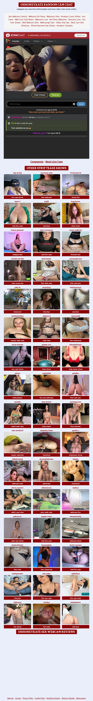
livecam (17, 598)
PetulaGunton (75, 402)
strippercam (17, 254)
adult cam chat (17, 512)
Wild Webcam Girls (30, 22)
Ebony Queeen (17, 487)
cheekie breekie (17, 258)
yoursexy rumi (46, 173)
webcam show (75, 541)
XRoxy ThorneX (17, 344)
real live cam (17, 226)
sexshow (46, 455)
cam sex (75, 626)
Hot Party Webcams (58, 19)
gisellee (75, 373)
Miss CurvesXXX (46, 230)
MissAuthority (75, 516)
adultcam (46, 483)
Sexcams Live (74, 19)
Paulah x (75, 430)
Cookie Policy (40, 698)
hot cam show (17, 197)
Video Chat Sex (63, 22)
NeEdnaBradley (17, 316)
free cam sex (75, 283)
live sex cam (46, 598)
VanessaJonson (75, 258)
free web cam (46, 283)
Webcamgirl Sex (47, 22)
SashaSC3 (46, 316)
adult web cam (17, 426)
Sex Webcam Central (18, 16)
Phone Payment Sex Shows (43, 25)
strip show (46, 369)
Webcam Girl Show (37, 16)
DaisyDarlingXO (75, 344)
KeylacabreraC (17, 545)
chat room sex (17, 283)
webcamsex (17, 397)
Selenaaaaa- (46, 258)
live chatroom (75, 340)
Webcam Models (68, 698)
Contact (18, 698)
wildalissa (75, 573)
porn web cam (46, 512)
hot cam (46, 626)
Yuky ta (17, 287)
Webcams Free (53, 16)
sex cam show (17, 369)
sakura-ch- (17, 516)
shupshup (46, 287)
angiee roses (46, 516)
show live (76, 197)
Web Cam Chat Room (24, 19)
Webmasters (81, 698)
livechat (46, 312)
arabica (76, 487)
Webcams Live (41, 19)
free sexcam (76, 426)
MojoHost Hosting (53, 698)
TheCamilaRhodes (46, 459)
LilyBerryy (17, 602)
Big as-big (17, 173)
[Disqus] (46, 665)
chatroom (17, 312)
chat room (75, 226)
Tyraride (17, 402)
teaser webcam (17, 455)
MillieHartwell (17, 459)
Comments (36, 161)
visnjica (46, 602)
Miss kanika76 (17, 430)
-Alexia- (17, 373)
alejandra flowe (46, 430)
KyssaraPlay (46, 545)
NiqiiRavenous (75, 287)
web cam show (17, 541)
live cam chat (75, 598)
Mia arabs (46, 573)
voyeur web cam (17, 340)
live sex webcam (46, 397)
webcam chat (17, 483)
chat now (46, 340)
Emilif (46, 201)
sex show (17, 626)
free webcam (46, 197)
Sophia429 (46, 373)
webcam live (75, 512)
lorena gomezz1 (17, 230)
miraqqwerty (75, 602)
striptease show (75, 455)
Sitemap (10, 698)
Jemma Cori (46, 344)
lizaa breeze (46, 402)
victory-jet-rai (75, 173)
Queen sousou (76, 545)
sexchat (46, 226)
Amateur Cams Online (70, 16)
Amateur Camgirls (65, 25)
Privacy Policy (28, 698)
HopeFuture (75, 201)
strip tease (46, 426)
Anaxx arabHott (75, 230)
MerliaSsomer (17, 573)
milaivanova (46, 487)
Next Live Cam (54, 161)
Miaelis (75, 459)
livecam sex (75, 254)
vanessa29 (75, 316)
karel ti (17, 201)
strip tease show (75, 369)
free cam (17, 569)
